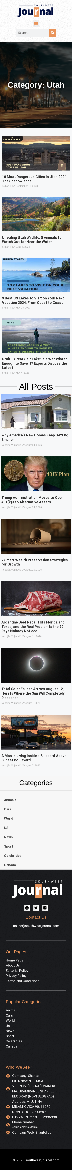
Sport (8, 846)
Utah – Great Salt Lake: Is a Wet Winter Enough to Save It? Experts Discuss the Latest (34, 363)
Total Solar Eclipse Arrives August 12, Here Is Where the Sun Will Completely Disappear (33, 693)
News (8, 837)
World (8, 818)
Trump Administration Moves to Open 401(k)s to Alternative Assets (32, 499)
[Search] (52, 33)
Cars (7, 809)
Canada (10, 865)
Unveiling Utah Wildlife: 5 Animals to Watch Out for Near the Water (32, 239)
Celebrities (12, 856)
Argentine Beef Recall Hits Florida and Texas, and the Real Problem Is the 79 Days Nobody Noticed (33, 626)
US (6, 828)
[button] (36, 23)
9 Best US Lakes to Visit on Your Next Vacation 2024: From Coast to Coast (33, 300)
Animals (10, 800)
